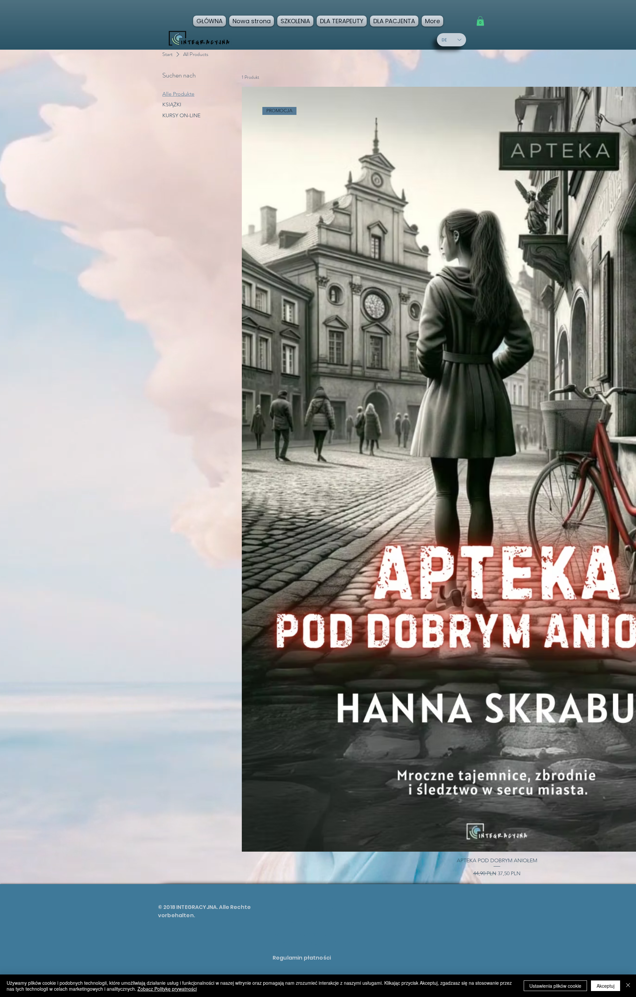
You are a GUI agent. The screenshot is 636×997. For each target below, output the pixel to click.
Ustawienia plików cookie (555, 985)
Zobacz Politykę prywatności (167, 988)
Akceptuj (605, 985)
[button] (480, 21)
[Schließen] (628, 986)
